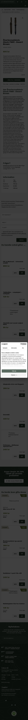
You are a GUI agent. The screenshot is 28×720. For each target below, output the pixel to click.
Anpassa (13, 375)
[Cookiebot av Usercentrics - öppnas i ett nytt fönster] (20, 344)
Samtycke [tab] (5, 347)
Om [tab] (23, 347)
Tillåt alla (14, 371)
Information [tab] (14, 347)
